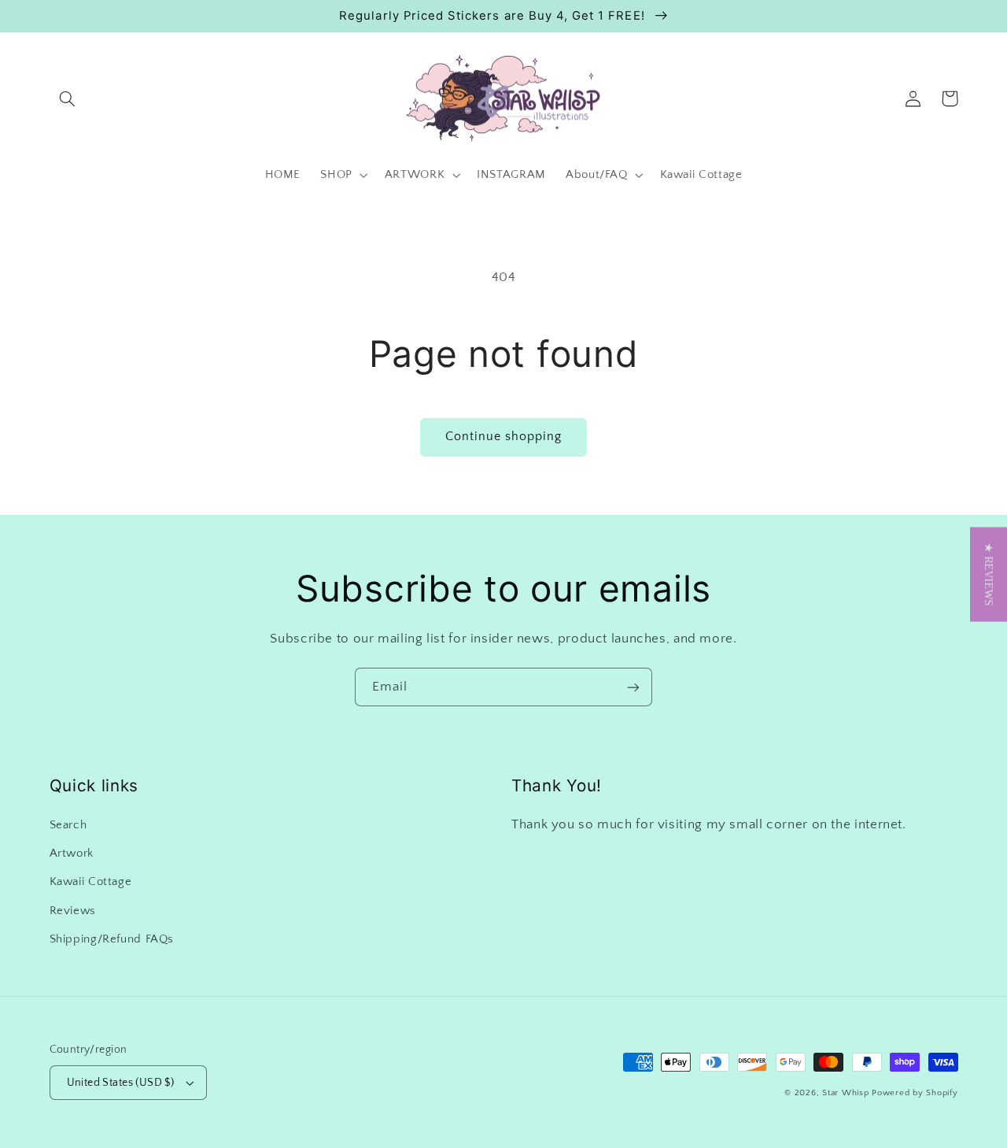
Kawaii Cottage (91, 882)
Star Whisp (845, 1093)
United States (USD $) (121, 1082)
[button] (68, 98)
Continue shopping (504, 436)
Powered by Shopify (914, 1093)
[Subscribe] (633, 687)
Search (68, 825)
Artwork (72, 853)
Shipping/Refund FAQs (112, 939)
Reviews (73, 911)
